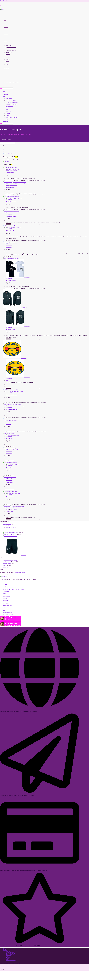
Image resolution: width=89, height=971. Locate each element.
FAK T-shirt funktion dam (11, 394)
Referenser (8, 113)
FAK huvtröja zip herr (10, 230)
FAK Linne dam (9, 453)
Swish (7, 119)
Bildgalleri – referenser (7, 612)
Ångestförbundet (9, 511)
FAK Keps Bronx (9, 482)
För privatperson (9, 106)
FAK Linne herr (9, 438)
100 (3, 149)
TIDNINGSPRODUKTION (11, 104)
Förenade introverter (10, 187)
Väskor (4, 565)
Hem (4, 91)
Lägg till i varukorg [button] (9, 256)
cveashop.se (5, 121)
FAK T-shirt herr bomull (11, 201)
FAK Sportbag (9, 247)
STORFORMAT (6, 591)
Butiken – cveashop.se (7, 139)
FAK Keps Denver (9, 467)
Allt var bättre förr (10, 172)
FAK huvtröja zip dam (10, 329)
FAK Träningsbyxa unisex (11, 216)
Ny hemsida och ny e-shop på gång (10, 560)
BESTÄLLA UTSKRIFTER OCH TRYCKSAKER (13, 587)
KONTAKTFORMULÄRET (19, 572)
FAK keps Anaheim (10, 496)
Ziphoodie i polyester (7, 563)
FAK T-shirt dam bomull (11, 280)
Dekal (7, 380)
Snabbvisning (14, 167)
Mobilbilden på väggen (7, 605)
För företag (8, 107)
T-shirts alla (7, 170)
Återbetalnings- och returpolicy (12, 117)
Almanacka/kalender (7, 601)
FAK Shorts (8, 424)
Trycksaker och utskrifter (11, 100)
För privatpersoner (6, 596)
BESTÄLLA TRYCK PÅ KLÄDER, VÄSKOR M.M (13, 589)
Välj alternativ (8, 180)
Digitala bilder (5, 603)
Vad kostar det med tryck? (8, 614)
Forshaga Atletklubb (9, 199)
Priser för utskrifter (6, 561)
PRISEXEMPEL (9, 98)
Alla (3, 151)
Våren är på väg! (6, 567)
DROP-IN (5, 92)
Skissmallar (5, 594)
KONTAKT (5, 94)
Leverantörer (8, 111)
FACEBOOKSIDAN (13, 573)
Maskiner (4, 610)
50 (3, 147)
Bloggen (7, 115)
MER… (4, 96)
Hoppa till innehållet (4, 0)
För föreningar (9, 109)
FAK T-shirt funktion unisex (12, 409)
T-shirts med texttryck (13, 170)
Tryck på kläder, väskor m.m (12, 102)
